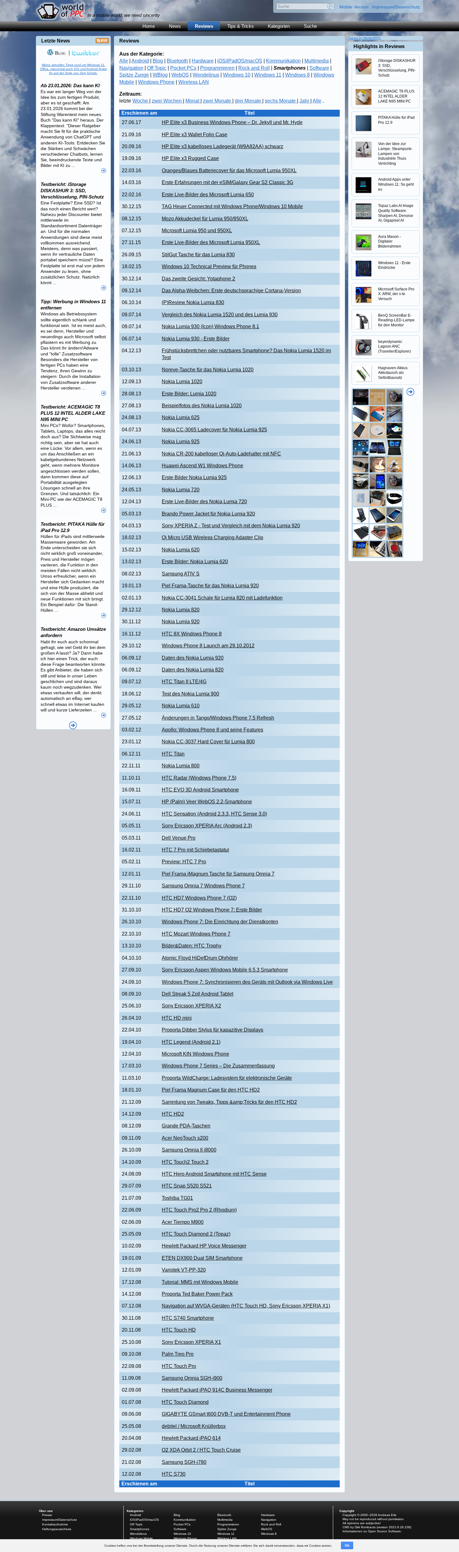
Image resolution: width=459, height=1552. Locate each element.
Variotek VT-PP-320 (184, 1270)
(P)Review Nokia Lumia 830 (193, 302)
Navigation (131, 68)
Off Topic (156, 68)
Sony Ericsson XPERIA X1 (191, 1342)
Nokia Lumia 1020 (182, 381)
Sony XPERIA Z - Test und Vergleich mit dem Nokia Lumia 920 (231, 525)
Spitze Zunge (134, 75)
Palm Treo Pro (178, 1354)
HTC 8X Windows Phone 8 (192, 633)
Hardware (203, 60)
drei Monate (248, 100)
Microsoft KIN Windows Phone (195, 1054)
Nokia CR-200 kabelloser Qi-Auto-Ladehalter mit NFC (221, 453)
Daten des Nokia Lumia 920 (193, 657)
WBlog (160, 75)
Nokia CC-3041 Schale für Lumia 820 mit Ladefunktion (222, 597)
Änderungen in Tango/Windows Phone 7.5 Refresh (218, 718)
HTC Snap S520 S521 (187, 1185)
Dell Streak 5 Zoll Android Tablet (197, 994)
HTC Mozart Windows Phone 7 (196, 934)
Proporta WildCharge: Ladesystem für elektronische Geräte (227, 1078)
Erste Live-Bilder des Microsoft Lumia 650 (208, 194)
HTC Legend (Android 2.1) (191, 1042)
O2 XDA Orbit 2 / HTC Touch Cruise (201, 1450)
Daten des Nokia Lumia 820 (193, 669)
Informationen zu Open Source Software (372, 1531)
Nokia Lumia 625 (181, 417)
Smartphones (139, 1529)
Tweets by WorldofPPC (364, 38)
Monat (192, 100)
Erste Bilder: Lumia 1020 (189, 393)
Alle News (73, 725)
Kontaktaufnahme (55, 1524)
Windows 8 (297, 75)
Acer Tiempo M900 (183, 1222)
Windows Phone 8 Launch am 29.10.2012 (208, 645)
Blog (158, 60)
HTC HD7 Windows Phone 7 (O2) (199, 898)
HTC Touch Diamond (185, 1402)
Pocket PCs (183, 68)
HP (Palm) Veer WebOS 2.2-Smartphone (207, 801)
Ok (347, 1545)
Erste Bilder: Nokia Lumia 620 (195, 561)
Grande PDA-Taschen (186, 1125)
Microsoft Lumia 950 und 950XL (197, 230)
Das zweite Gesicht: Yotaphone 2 (198, 278)
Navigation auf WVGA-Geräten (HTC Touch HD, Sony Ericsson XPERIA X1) (246, 1305)
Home (148, 26)
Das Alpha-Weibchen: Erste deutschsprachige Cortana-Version (231, 290)
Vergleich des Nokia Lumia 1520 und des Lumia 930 (220, 314)
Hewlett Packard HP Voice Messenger (204, 1245)
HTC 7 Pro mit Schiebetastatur (195, 849)
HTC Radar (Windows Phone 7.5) (199, 778)
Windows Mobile (141, 1538)
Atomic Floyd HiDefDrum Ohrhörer (200, 958)
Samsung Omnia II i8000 (189, 1150)
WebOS (180, 75)
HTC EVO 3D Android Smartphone (200, 789)
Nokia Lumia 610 (181, 705)
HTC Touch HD (179, 1330)
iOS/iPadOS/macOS (239, 60)
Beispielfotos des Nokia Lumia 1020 (202, 405)
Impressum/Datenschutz (396, 6)
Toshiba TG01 (177, 1198)
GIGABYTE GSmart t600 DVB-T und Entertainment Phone (226, 1414)
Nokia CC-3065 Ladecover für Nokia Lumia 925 (214, 429)
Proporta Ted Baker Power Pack (197, 1294)
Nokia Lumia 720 (181, 489)
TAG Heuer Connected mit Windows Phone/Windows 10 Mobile (232, 206)
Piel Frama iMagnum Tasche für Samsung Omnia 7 (218, 873)
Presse (47, 1515)
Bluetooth (177, 60)
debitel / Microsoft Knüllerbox (194, 1426)
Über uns (46, 1511)
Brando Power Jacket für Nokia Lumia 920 (208, 513)
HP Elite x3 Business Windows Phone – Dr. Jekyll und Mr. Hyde (232, 122)
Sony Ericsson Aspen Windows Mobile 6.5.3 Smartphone (225, 969)
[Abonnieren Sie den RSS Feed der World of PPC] (102, 42)
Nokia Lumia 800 (181, 765)
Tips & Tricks (240, 26)
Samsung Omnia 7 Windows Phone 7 (203, 885)
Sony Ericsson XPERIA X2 (191, 1005)
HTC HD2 (173, 1114)
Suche (310, 26)
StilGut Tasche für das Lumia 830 (198, 254)
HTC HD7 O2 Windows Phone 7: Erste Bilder (212, 909)
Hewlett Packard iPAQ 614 (191, 1438)
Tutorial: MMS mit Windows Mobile (200, 1282)
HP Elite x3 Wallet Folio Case (194, 134)
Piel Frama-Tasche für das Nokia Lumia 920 (210, 585)
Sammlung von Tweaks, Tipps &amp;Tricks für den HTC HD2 (229, 1102)
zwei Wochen (167, 100)
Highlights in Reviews (379, 46)
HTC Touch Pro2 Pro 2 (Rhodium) (199, 1210)
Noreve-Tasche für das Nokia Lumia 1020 (208, 369)
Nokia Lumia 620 (181, 549)
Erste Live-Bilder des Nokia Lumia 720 (204, 501)
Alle (123, 60)
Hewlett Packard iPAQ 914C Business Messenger (217, 1390)
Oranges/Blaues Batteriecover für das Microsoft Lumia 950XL (229, 170)
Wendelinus (206, 75)
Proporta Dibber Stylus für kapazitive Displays (212, 1029)
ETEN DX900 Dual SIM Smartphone (202, 1258)
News (175, 26)
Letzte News (55, 40)
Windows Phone (156, 82)
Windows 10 (236, 75)
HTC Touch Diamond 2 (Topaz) (196, 1234)
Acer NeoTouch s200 (185, 1138)
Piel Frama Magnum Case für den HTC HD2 (211, 1089)
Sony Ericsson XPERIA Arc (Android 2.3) (207, 825)
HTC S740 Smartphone (188, 1318)
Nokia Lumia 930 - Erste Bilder (196, 338)
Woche (140, 100)
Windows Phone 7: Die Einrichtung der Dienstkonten (220, 921)
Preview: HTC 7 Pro (184, 861)
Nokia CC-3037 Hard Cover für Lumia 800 (208, 741)
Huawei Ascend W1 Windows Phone (202, 465)
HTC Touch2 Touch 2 (185, 1162)
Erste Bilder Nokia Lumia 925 (194, 477)
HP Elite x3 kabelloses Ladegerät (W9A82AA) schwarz (222, 146)
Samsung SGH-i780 (184, 1462)
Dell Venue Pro (178, 838)
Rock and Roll (254, 68)
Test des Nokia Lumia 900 (190, 693)
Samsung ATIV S (181, 573)
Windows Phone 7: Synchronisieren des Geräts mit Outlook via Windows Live (247, 982)
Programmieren (217, 68)
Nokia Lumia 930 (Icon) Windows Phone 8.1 (210, 326)
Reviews (204, 26)
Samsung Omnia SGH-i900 (192, 1378)
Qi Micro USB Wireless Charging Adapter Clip (212, 537)
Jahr (304, 100)
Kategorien (279, 26)
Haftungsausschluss (56, 1529)
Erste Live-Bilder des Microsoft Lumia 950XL (211, 242)
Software (319, 68)
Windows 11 (267, 75)
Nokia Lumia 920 (181, 621)
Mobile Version (353, 6)
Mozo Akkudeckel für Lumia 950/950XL (205, 218)
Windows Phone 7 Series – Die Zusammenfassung (218, 1065)
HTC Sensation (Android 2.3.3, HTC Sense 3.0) (214, 813)
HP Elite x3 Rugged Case (190, 158)
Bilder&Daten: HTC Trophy (191, 945)
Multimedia (316, 60)
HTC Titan (173, 753)
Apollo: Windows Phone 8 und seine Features (212, 729)
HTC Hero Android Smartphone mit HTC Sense (214, 1174)
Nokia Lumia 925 (181, 441)
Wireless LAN (193, 82)
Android (140, 60)
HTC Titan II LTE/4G (184, 681)
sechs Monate (281, 100)
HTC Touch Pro (179, 1366)
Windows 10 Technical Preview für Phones (209, 266)
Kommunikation (283, 60)
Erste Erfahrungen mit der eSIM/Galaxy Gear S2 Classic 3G (227, 182)
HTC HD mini (177, 1018)
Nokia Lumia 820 (181, 609)
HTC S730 (173, 1474)
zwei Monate (217, 100)
